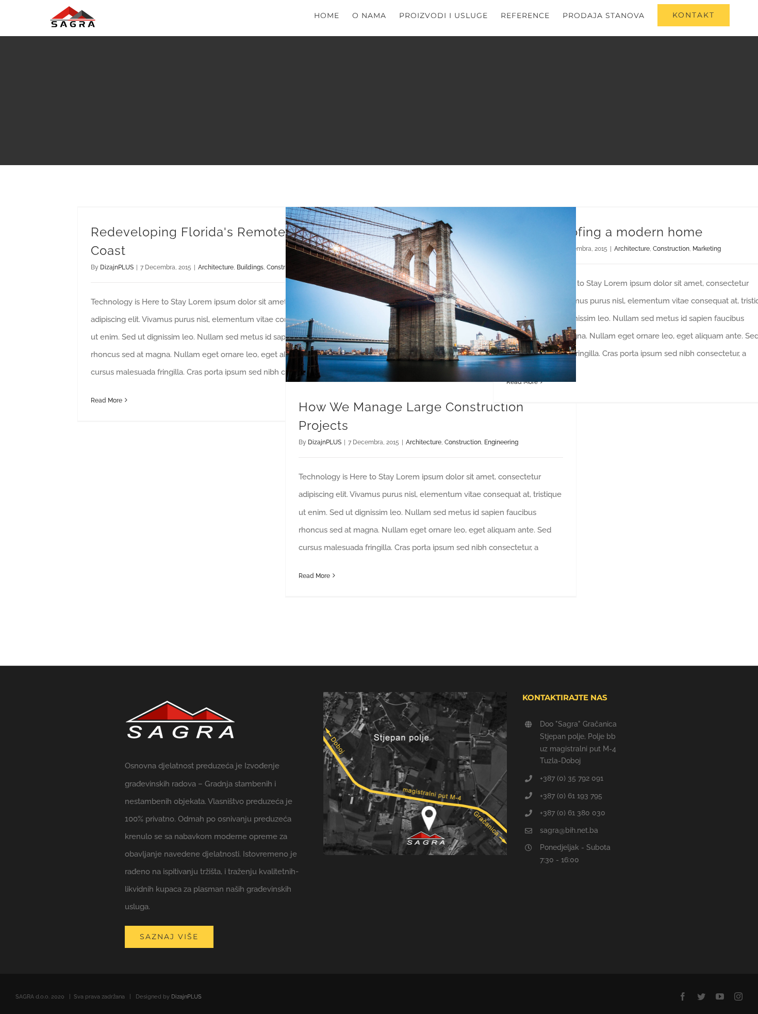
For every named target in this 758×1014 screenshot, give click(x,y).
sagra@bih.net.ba (569, 830)
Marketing (707, 248)
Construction (462, 442)
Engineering (501, 442)
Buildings (250, 267)
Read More (106, 400)
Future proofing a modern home (604, 231)
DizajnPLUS (117, 267)
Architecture (216, 267)
